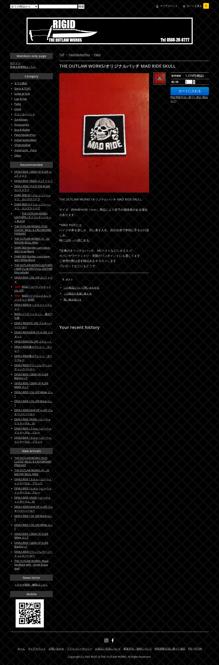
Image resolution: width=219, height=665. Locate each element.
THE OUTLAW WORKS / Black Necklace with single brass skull (31, 564)
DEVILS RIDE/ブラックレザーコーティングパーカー (33, 367)
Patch (97, 55)
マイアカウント (169, 6)
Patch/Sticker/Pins (79, 55)
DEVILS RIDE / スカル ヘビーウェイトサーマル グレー (33, 430)
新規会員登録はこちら (23, 67)
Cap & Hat (20, 99)
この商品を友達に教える (78, 293)
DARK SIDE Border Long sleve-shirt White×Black (32, 258)
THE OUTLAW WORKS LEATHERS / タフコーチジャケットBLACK (32, 217)
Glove (17, 109)
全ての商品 (20, 83)
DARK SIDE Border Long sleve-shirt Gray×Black (32, 249)
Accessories (21, 124)
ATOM (198, 648)
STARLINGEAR (22, 145)
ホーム (21, 648)
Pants (17, 104)
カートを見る (197, 6)
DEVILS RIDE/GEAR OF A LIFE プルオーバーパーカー (33, 412)
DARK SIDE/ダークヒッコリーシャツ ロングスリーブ (32, 197)
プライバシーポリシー (79, 648)
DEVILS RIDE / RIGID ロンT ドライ (33, 181)
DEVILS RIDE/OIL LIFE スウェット (33, 341)
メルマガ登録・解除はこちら (31, 585)
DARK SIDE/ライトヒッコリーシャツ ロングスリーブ (32, 206)
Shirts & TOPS (22, 88)
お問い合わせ (56, 648)
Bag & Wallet (22, 130)
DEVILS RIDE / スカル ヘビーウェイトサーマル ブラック (33, 439)
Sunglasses (21, 119)
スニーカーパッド (24, 114)
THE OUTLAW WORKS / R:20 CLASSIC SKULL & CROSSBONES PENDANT (32, 230)
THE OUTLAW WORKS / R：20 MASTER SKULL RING (31, 240)
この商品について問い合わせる (81, 287)
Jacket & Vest (22, 94)
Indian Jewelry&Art (25, 140)
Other (17, 155)
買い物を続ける (72, 299)
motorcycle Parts (25, 150)
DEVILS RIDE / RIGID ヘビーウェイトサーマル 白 (32, 421)
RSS (190, 648)
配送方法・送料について (138, 648)
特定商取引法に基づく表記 (170, 648)
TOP (61, 55)
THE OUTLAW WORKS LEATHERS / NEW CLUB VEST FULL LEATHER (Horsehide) (33, 268)
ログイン (15, 63)
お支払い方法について (108, 648)
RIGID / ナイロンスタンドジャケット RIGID (32, 297)
